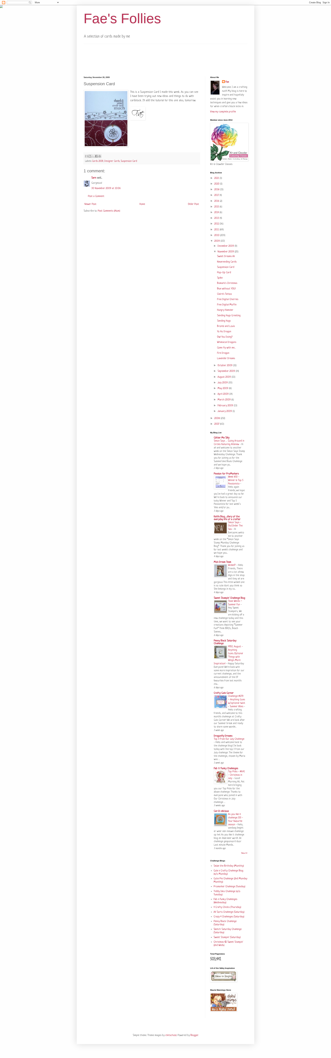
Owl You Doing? (225, 337)
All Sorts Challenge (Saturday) (229, 912)
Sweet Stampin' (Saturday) (227, 937)
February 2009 (226, 405)
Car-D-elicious (221, 811)
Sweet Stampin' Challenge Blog (229, 598)
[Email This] (86, 156)
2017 (217, 195)
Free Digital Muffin (227, 304)
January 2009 (225, 411)
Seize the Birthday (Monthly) (229, 866)
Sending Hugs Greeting (228, 315)
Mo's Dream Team (222, 562)
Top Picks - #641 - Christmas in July (236, 775)
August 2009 (225, 377)
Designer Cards (112, 161)
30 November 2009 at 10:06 (106, 188)
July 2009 (223, 382)
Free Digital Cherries (227, 299)
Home (142, 204)
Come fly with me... (226, 347)
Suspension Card (129, 161)
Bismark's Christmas (227, 283)
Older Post (193, 204)
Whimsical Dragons (226, 342)
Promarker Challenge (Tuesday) (229, 886)
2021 (217, 178)
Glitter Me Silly (221, 437)
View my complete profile (223, 111)
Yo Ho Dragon (224, 331)
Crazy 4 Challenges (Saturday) (229, 916)
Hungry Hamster (225, 310)
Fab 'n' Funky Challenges (226, 768)
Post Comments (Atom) (109, 210)
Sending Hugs (224, 321)
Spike (220, 277)
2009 (217, 241)
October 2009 (225, 365)
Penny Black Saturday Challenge (225, 642)
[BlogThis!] (90, 156)
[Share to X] (93, 156)
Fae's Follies (122, 18)
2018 (217, 189)
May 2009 (223, 388)
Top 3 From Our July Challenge (229, 739)
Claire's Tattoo (224, 294)
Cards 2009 (97, 161)
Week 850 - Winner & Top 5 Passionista (235, 480)
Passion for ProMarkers (226, 473)
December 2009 (226, 246)
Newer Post (90, 204)
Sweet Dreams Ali (226, 256)
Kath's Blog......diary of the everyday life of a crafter (227, 518)
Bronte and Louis (226, 326)
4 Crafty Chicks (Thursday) (227, 907)
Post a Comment (96, 196)
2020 (217, 183)
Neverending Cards (227, 261)
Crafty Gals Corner (224, 693)
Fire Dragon (223, 353)
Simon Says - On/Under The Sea (235, 526)
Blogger (194, 1035)
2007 (217, 424)
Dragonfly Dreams (223, 736)
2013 (217, 218)
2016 (217, 201)
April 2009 (223, 394)
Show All (244, 853)
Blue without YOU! (226, 288)
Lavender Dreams (226, 358)
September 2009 (227, 371)
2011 (217, 229)
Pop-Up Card (224, 272)
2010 (217, 235)
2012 (217, 223)
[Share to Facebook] (96, 156)
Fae (227, 82)
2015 (217, 206)
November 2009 (226, 251)
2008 (217, 418)
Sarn (93, 177)
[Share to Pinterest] (99, 156)
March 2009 (224, 399)
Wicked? (232, 565)
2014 (217, 212)
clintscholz (171, 1035)
